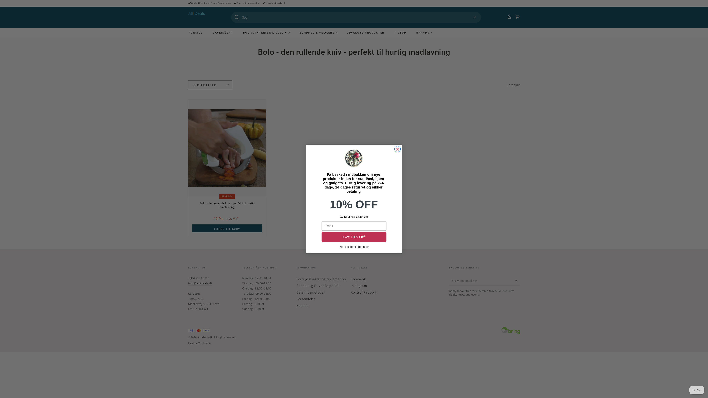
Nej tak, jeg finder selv (354, 246)
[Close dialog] (397, 149)
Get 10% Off (354, 237)
